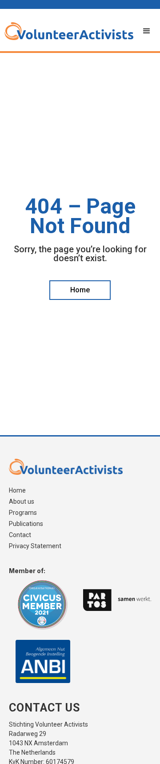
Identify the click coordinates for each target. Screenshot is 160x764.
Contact (20, 535)
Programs (23, 512)
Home (17, 490)
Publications (26, 524)
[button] (146, 31)
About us (21, 501)
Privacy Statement (35, 546)
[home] (66, 31)
